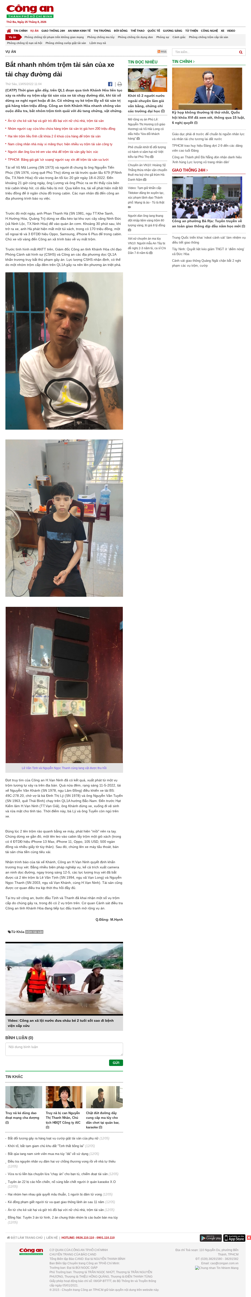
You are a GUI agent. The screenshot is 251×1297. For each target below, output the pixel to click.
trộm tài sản (34, 932)
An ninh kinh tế (79, 30)
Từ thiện (191, 30)
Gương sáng (172, 30)
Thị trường (102, 30)
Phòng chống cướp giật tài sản (66, 43)
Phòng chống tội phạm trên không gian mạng (54, 37)
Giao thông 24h (53, 30)
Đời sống (121, 30)
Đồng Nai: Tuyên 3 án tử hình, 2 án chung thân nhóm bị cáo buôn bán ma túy (63, 1217)
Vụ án (34, 30)
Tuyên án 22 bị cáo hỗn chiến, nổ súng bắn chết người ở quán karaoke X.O (62, 1182)
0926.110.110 (85, 1237)
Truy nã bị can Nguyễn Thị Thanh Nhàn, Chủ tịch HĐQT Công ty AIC (63, 1117)
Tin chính (20, 30)
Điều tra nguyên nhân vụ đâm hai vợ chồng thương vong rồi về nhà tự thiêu (61, 1161)
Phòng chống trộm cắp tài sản (208, 37)
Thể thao (138, 30)
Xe (222, 30)
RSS (163, 51)
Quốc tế (154, 30)
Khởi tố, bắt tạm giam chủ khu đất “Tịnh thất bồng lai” (46, 1146)
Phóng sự (162, 37)
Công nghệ (209, 30)
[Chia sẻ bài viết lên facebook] (110, 84)
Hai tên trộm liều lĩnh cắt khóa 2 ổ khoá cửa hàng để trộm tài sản (54, 136)
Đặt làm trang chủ (26, 1237)
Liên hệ (52, 1237)
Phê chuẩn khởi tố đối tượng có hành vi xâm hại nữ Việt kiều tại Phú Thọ (147, 152)
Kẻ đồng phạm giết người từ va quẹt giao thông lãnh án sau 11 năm (56, 1202)
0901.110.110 (106, 1237)
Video (231, 30)
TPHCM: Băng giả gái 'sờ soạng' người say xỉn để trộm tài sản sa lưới (58, 159)
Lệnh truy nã (97, 43)
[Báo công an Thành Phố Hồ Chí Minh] (29, 11)
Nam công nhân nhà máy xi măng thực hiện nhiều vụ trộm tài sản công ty (60, 144)
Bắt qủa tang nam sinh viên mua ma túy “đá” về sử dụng (48, 1154)
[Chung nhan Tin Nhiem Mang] (216, 1267)
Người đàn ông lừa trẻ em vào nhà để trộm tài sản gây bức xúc (53, 152)
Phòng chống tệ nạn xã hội (24, 43)
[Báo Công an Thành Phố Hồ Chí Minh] (9, 30)
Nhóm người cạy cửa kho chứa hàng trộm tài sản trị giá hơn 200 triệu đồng (61, 129)
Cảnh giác (179, 37)
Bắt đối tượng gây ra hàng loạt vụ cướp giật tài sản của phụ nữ (53, 1138)
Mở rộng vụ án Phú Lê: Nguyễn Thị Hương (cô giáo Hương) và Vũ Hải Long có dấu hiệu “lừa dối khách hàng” (146, 129)
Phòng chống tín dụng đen (135, 37)
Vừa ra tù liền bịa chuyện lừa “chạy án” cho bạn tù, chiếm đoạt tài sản (58, 1174)
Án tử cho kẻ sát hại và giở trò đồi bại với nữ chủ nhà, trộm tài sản (56, 121)
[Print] (119, 84)
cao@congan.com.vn (224, 1263)
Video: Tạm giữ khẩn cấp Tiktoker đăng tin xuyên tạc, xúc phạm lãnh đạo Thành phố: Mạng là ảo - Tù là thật (146, 195)
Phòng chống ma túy (100, 37)
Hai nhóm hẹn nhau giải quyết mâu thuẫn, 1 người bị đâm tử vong (55, 1194)
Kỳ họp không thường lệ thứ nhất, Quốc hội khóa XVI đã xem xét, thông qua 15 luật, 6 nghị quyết (208, 117)
